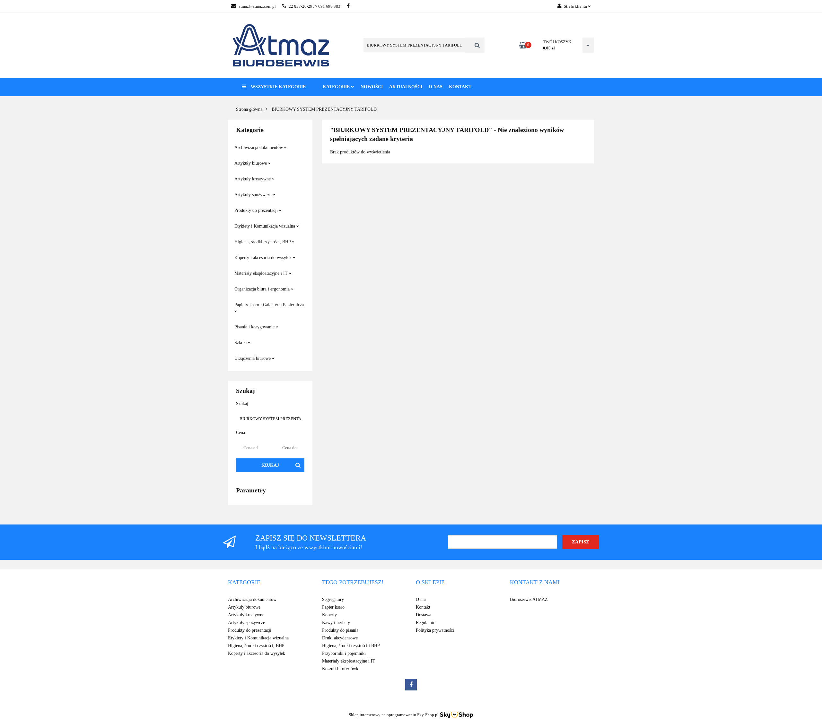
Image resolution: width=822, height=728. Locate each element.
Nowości (372, 86)
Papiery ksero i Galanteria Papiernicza (269, 304)
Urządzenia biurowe (253, 358)
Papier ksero (333, 607)
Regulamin (425, 622)
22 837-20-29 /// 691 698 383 (314, 6)
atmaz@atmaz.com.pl (257, 6)
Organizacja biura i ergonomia (262, 289)
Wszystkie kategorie (277, 86)
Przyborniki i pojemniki (344, 653)
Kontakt (460, 86)
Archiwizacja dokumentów (259, 147)
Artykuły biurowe (251, 163)
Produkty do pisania (340, 630)
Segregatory (333, 599)
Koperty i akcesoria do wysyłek (263, 257)
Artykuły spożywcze (253, 194)
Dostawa (423, 614)
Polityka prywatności (435, 630)
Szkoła (241, 342)
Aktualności (405, 86)
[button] (244, 582)
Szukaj (270, 465)
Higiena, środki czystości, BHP (263, 241)
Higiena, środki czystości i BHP (351, 645)
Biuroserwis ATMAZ (529, 599)
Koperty (329, 614)
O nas (435, 86)
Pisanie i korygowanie (255, 327)
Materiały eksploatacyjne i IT (261, 273)
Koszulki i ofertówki (341, 668)
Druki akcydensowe (340, 638)
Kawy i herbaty (336, 622)
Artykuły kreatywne (253, 179)
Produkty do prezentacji (256, 210)
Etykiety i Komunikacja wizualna (265, 226)
